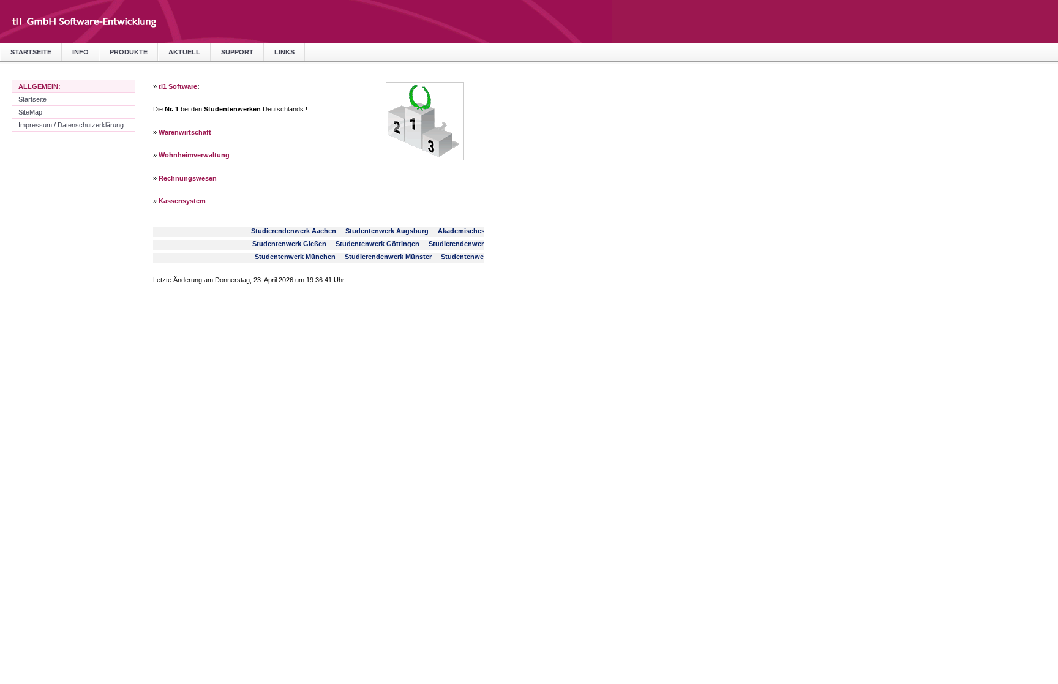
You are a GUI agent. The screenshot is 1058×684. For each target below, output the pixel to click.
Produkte (129, 52)
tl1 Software (178, 86)
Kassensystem (182, 201)
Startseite (30, 52)
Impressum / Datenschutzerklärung (71, 125)
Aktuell (184, 52)
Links (284, 52)
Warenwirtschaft (185, 132)
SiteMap (30, 112)
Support (237, 52)
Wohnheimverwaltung (194, 155)
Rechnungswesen (188, 178)
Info (80, 52)
